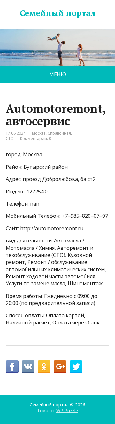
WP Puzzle (67, 410)
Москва (39, 133)
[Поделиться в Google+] (60, 366)
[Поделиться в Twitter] (76, 366)
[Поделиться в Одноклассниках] (44, 366)
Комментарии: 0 (35, 138)
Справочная (59, 133)
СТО (10, 138)
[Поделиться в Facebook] (12, 366)
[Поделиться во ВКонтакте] (28, 366)
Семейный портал (57, 13)
